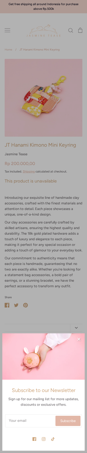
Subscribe (68, 421)
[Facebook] (34, 439)
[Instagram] (43, 439)
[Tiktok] (53, 439)
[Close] (79, 339)
